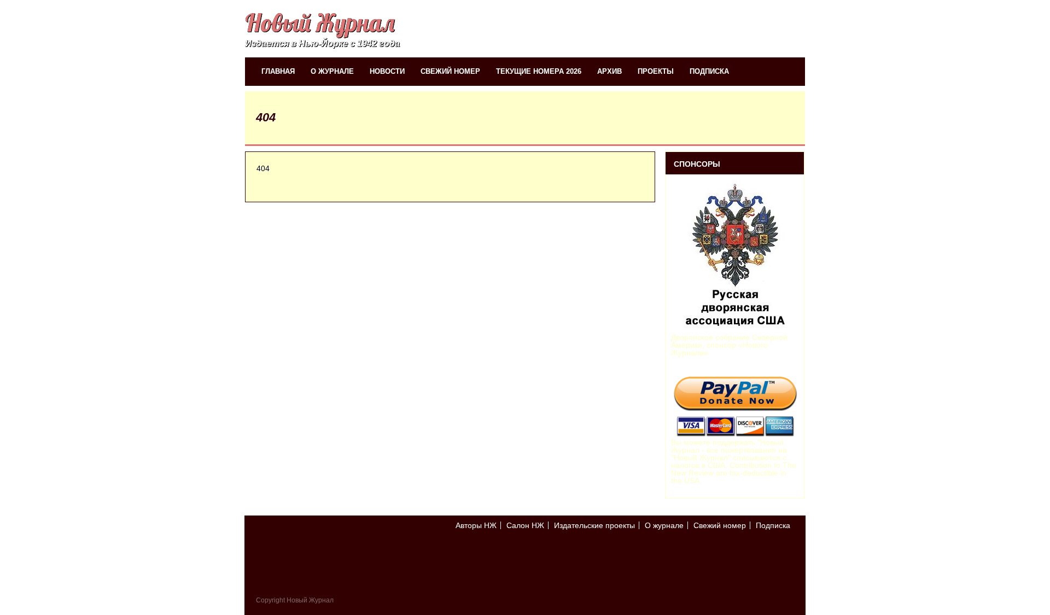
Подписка (709, 71)
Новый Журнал (319, 23)
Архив (609, 71)
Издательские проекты (594, 525)
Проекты (656, 71)
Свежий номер (450, 71)
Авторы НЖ (476, 525)
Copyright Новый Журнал (295, 600)
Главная (278, 71)
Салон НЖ (525, 525)
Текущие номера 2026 (538, 71)
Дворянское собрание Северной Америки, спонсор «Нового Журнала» (729, 345)
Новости (387, 71)
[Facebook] (788, 555)
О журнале (332, 71)
